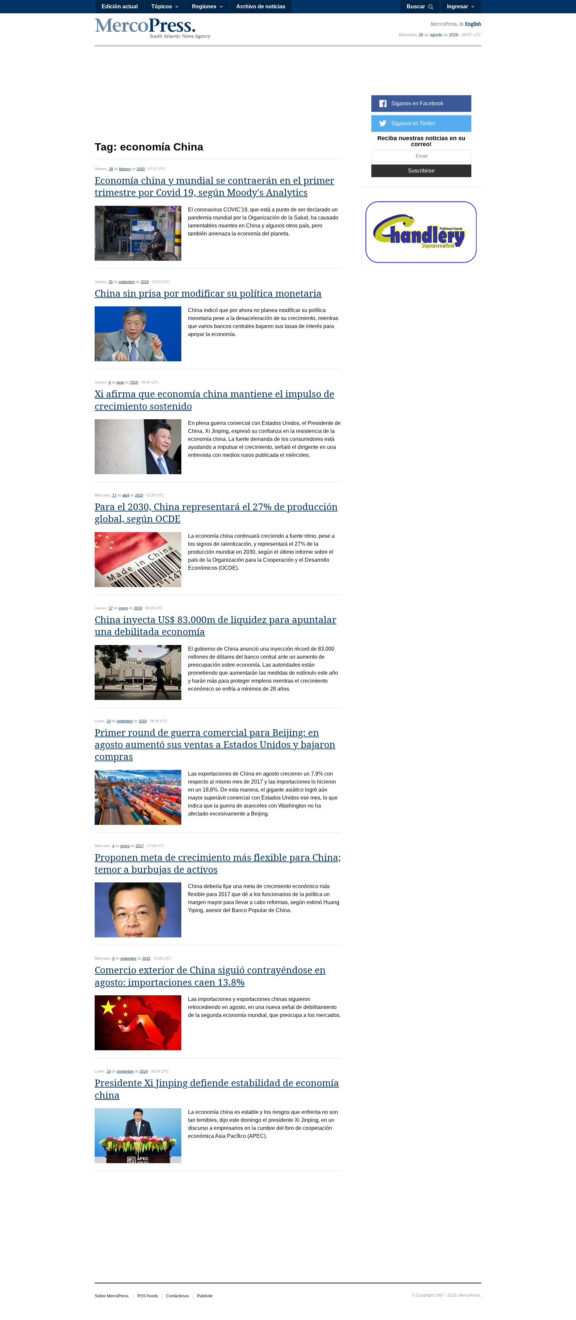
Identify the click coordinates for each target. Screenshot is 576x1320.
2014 (144, 1071)
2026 (453, 35)
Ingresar (457, 6)
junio (120, 382)
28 (111, 169)
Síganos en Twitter (413, 123)
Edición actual (120, 6)
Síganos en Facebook (417, 103)
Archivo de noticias (260, 6)
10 (109, 721)
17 (114, 495)
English (473, 24)
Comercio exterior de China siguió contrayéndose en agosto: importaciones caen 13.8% (210, 976)
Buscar (416, 6)
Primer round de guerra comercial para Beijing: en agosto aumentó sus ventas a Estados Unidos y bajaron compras (215, 745)
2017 (140, 846)
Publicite (205, 1296)
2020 (141, 169)
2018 (143, 721)
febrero (125, 169)
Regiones (204, 6)
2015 (146, 958)
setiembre (127, 282)
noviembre (125, 1071)
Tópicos (161, 6)
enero (123, 608)
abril (125, 495)
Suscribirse (421, 170)
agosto (436, 35)
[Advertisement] (218, 99)
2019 (145, 282)
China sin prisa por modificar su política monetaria (208, 293)
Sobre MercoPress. (112, 1296)
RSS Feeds (147, 1296)
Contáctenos (177, 1296)
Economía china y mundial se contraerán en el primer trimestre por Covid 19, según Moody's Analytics (214, 186)
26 (421, 35)
